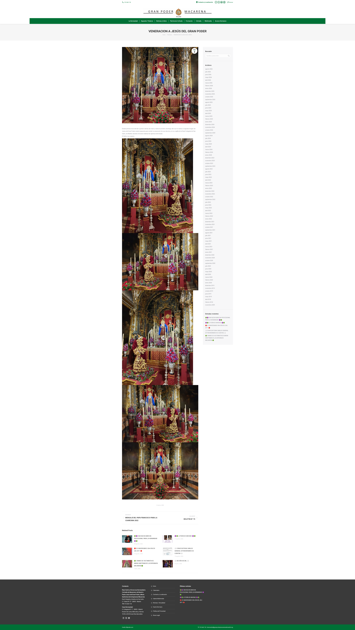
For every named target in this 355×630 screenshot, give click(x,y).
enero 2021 (208, 252)
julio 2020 (208, 266)
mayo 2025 (208, 110)
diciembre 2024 (209, 124)
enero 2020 (208, 282)
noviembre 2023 (210, 160)
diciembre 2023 (209, 158)
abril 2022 (208, 210)
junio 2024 (208, 141)
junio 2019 (208, 294)
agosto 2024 (209, 135)
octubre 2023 (209, 163)
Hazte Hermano (157, 607)
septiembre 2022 (210, 199)
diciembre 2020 (209, 255)
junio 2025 (208, 108)
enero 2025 (208, 121)
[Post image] (127, 539)
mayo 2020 (208, 271)
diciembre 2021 (209, 221)
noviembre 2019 (210, 288)
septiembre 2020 (210, 263)
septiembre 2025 (210, 99)
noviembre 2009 (210, 305)
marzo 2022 (208, 213)
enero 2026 (208, 88)
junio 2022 (208, 205)
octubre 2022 (209, 196)
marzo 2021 (208, 246)
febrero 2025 (209, 119)
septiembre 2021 (210, 230)
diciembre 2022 (209, 191)
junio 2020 (208, 269)
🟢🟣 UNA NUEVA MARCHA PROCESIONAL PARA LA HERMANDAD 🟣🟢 (145, 538)
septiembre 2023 (210, 166)
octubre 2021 (209, 227)
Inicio (154, 586)
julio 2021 (208, 235)
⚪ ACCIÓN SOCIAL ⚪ (182, 561)
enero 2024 (208, 155)
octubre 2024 (209, 130)
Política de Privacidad (159, 611)
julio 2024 (208, 138)
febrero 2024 (209, 152)
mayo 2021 (208, 241)
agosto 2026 (209, 69)
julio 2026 (208, 72)
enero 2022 (208, 219)
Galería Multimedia (158, 598)
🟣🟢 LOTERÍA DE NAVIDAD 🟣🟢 (185, 536)
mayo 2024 (208, 144)
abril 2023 (208, 180)
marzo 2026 (208, 83)
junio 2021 (208, 238)
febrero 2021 (209, 249)
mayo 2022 (208, 208)
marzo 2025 (208, 116)
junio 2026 (208, 74)
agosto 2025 (209, 102)
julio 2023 (208, 171)
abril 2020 (208, 274)
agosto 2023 (209, 169)
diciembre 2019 (209, 285)
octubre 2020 (209, 260)
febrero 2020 (209, 280)
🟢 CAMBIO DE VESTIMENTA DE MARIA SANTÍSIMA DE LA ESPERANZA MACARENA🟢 (146, 563)
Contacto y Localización (160, 594)
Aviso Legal (156, 615)
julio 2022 (208, 202)
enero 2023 (208, 188)
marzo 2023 (208, 183)
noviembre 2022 (210, 194)
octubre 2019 (209, 291)
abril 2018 (208, 299)
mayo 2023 (208, 177)
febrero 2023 (209, 185)
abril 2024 (208, 146)
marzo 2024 (208, 149)
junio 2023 (208, 174)
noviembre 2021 (210, 224)
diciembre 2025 (209, 91)
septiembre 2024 (210, 133)
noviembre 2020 (210, 257)
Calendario (156, 590)
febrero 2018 (209, 302)
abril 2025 (208, 113)
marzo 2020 (208, 277)
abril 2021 (208, 244)
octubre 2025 (209, 97)
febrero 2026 (209, 85)
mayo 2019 (208, 296)
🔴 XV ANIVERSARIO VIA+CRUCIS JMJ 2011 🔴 (144, 550)
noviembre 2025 (210, 94)
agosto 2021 (209, 232)
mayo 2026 (208, 77)
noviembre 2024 (210, 127)
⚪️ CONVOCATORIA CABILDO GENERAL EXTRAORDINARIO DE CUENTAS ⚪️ (184, 551)
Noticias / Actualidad (159, 603)
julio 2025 (208, 105)
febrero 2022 (209, 216)
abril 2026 (208, 80)
